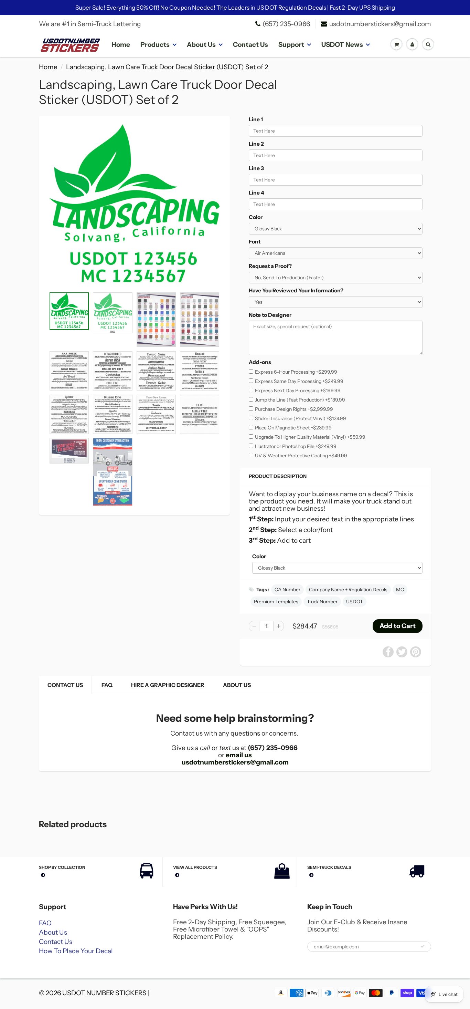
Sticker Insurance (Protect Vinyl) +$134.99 (300, 418)
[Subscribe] (422, 946)
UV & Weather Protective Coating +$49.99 (301, 456)
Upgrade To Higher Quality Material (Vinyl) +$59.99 (310, 437)
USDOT (354, 602)
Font (254, 241)
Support (291, 45)
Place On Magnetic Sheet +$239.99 (293, 428)
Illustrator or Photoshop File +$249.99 (296, 446)
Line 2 (256, 144)
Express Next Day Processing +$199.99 (298, 390)
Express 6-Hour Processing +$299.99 (296, 372)
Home (120, 45)
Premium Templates (276, 602)
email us (239, 755)
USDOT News (342, 45)
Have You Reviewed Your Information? (296, 290)
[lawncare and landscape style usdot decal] (134, 206)
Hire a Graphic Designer (167, 685)
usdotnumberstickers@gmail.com (380, 24)
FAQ (107, 685)
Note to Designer (270, 315)
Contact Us (250, 45)
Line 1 (256, 119)
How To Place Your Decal (76, 951)
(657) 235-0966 (286, 24)
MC (400, 589)
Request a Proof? (270, 266)
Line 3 (256, 168)
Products (155, 45)
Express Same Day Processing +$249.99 (299, 381)
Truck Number (322, 602)
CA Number (287, 589)
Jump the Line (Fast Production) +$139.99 (300, 400)
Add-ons (260, 362)
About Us (201, 45)
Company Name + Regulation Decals (348, 589)
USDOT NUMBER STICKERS (104, 993)
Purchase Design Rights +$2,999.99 (294, 409)
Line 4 (256, 192)
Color (256, 217)
